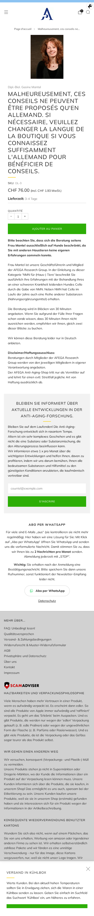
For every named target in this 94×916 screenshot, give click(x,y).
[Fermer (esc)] (88, 869)
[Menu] (6, 12)
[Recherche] (88, 12)
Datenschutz (47, 601)
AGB (7, 650)
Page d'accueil (22, 29)
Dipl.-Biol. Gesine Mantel (24, 87)
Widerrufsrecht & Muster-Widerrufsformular (35, 645)
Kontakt (9, 667)
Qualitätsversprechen (19, 634)
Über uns (10, 662)
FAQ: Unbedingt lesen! (19, 628)
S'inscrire (47, 501)
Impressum (11, 673)
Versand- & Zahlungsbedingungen (27, 639)
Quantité (15, 210)
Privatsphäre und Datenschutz (25, 656)
